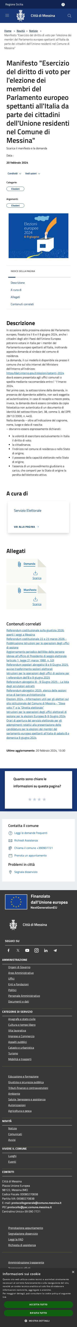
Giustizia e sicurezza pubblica (26, 1082)
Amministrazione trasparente (26, 1262)
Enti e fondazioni (18, 984)
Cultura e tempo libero (21, 1025)
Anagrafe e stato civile (21, 1019)
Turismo (13, 1053)
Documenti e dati (18, 1001)
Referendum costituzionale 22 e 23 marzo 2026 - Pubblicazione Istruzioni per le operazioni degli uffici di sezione (37, 643)
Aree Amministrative (21, 973)
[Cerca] (69, 16)
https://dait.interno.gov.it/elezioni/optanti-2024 (35, 373)
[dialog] (38, 1297)
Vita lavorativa (17, 1030)
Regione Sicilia (14, 4)
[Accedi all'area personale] (63, 4)
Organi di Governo (19, 967)
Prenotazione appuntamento (25, 1228)
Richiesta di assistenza (22, 1245)
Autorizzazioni (17, 1105)
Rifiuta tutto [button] (38, 1312)
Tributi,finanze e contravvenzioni (28, 1088)
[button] (38, 1321)
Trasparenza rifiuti (19, 1268)
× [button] (73, 1272)
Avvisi (12, 1140)
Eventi (12, 1161)
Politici (12, 990)
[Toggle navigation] (7, 15)
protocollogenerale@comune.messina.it (36, 1203)
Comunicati (15, 1134)
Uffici (11, 978)
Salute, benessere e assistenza (26, 1099)
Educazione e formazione (23, 1076)
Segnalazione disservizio (23, 1233)
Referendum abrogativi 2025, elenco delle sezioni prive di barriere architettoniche (36, 692)
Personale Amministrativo (24, 996)
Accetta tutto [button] (38, 1304)
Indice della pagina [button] (23, 271)
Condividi (13, 173)
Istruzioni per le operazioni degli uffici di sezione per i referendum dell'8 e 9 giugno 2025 (37, 675)
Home (7, 31)
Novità (21, 31)
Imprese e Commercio (21, 1036)
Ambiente (14, 1093)
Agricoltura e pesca (20, 1111)
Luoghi (12, 1156)
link (4, 1297)
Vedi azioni (31, 173)
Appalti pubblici (17, 1042)
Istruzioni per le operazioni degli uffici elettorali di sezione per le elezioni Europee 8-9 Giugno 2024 (36, 714)
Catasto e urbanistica (21, 1047)
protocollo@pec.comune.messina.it (30, 1207)
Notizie (33, 31)
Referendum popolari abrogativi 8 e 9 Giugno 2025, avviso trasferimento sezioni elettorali (37, 666)
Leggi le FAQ (15, 1239)
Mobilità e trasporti (20, 1059)
